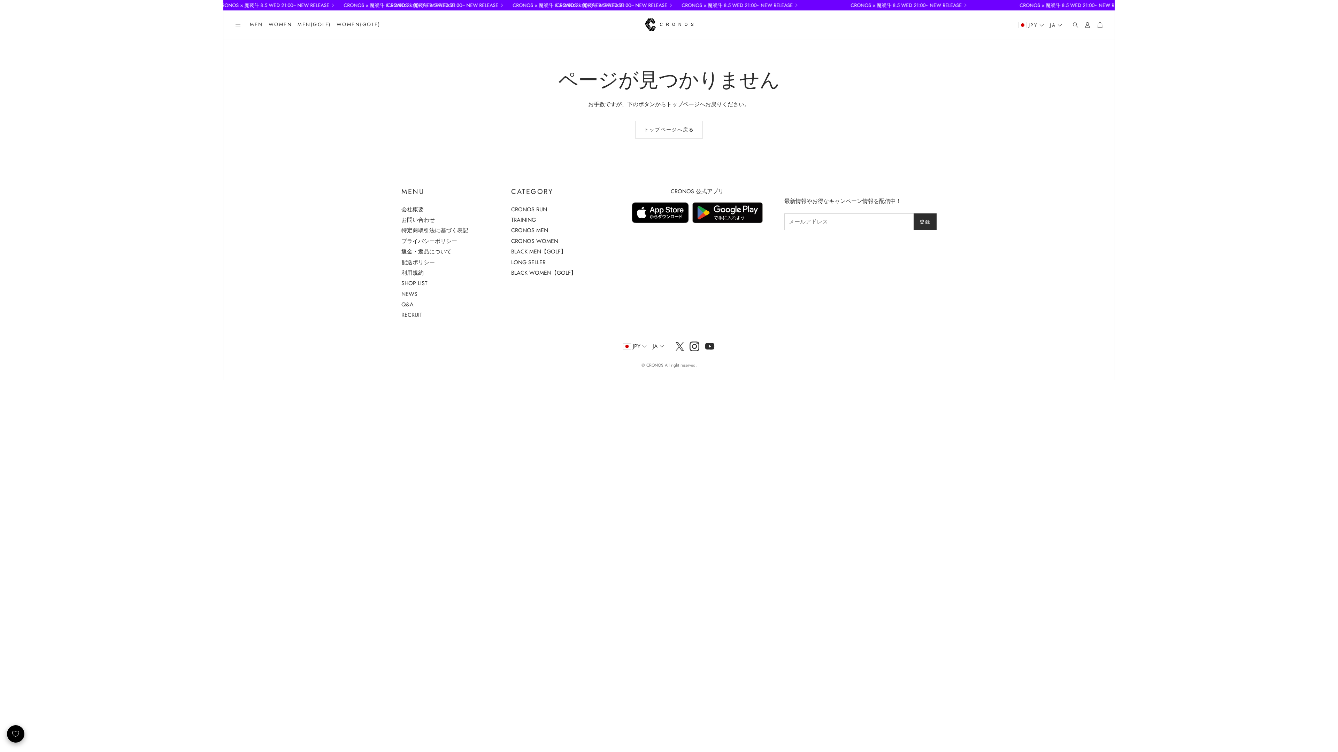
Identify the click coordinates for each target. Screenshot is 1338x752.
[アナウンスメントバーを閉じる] (1107, 5)
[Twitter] (680, 346)
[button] (237, 25)
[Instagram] (694, 346)
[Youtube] (710, 346)
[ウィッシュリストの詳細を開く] (15, 734)
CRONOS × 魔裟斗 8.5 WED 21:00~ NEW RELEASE (754, 5)
